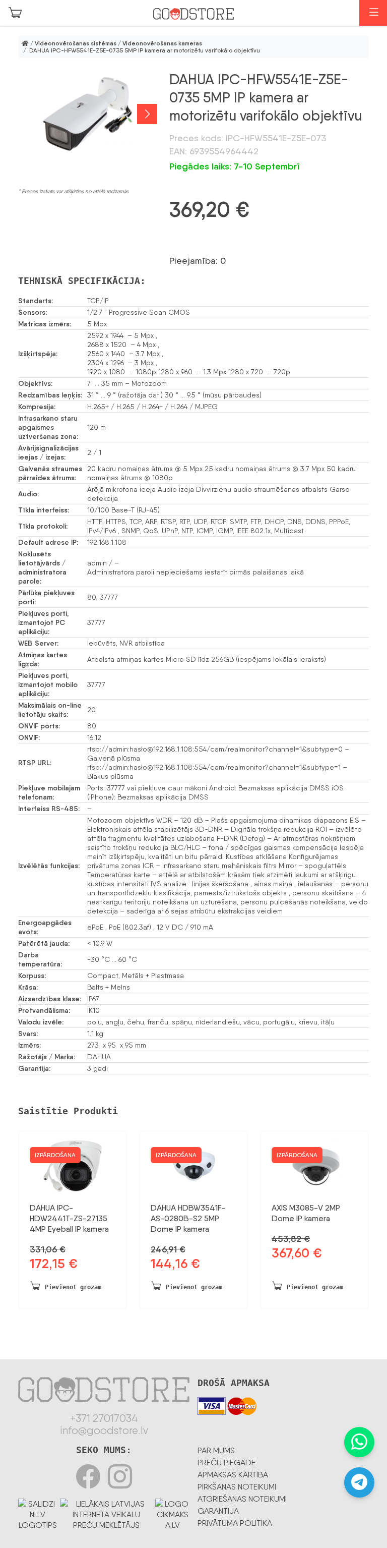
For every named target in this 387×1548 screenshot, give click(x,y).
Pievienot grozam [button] (73, 1287)
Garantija (218, 1511)
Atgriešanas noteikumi (242, 1499)
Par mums (216, 1450)
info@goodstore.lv (104, 1430)
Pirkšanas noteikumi (237, 1487)
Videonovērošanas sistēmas (75, 43)
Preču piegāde (226, 1462)
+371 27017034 (104, 1418)
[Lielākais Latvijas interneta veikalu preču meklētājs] (106, 1512)
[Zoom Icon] (87, 114)
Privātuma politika (235, 1523)
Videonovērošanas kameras (162, 43)
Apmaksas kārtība (233, 1474)
